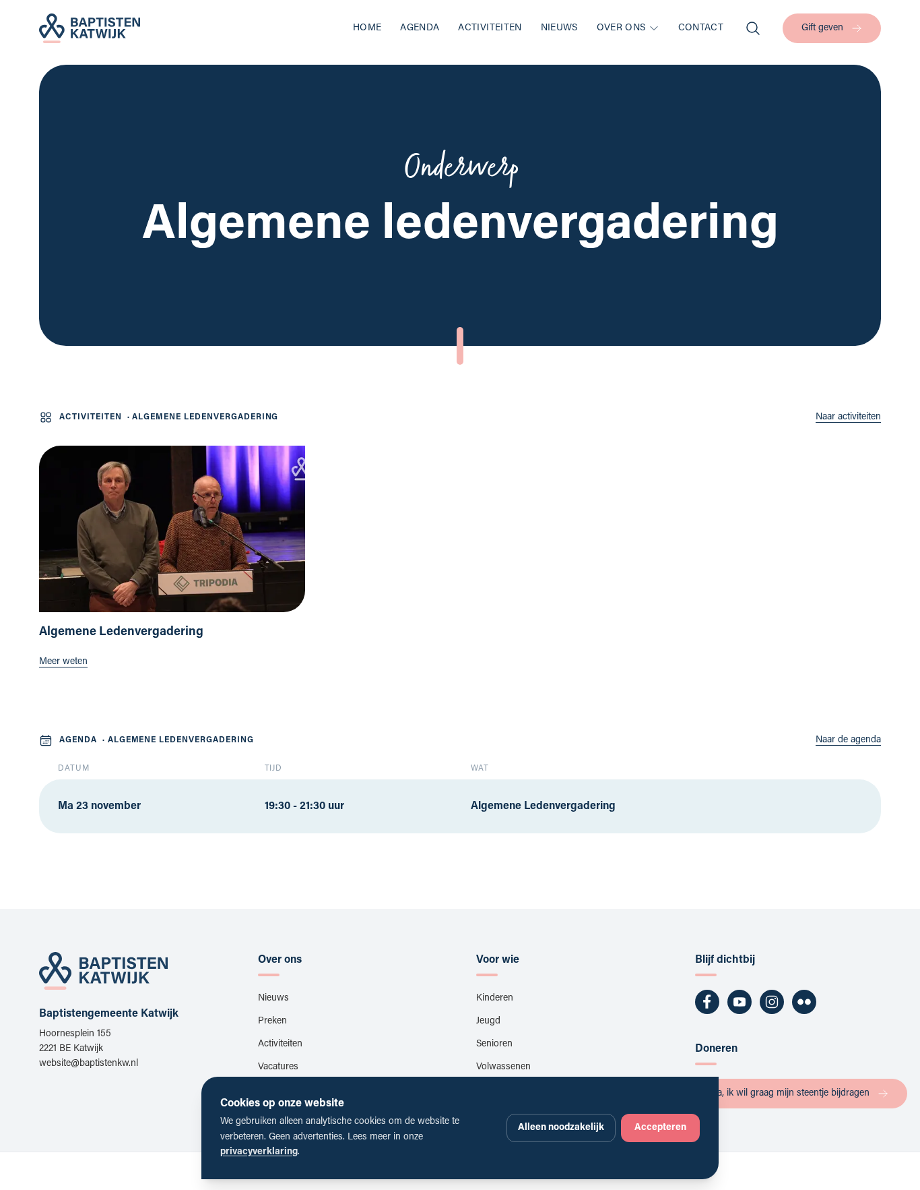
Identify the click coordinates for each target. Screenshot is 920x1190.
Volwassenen (503, 1067)
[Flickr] (804, 1002)
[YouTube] (739, 1002)
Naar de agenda (848, 740)
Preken (272, 1021)
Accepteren (660, 1128)
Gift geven (822, 28)
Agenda (419, 28)
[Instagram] (772, 1002)
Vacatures (278, 1067)
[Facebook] (707, 1002)
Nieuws (559, 28)
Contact (700, 28)
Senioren (494, 1044)
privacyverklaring (259, 1152)
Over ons (621, 28)
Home (367, 28)
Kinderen (494, 998)
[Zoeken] (753, 28)
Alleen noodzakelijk (561, 1128)
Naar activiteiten (848, 417)
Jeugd (488, 1021)
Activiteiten (489, 28)
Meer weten (63, 662)
